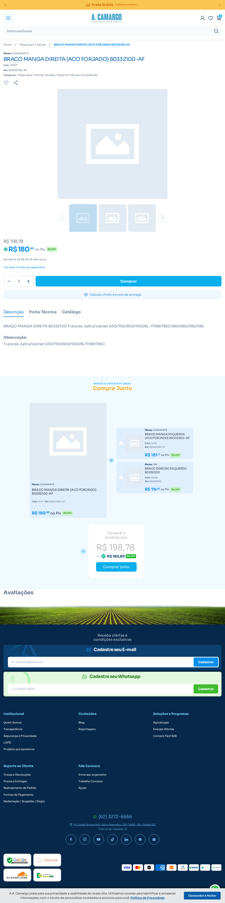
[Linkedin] (126, 839)
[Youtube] (98, 839)
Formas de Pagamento (18, 794)
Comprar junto (116, 567)
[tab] (14, 312)
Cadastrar (206, 662)
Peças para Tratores (33, 44)
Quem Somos (13, 722)
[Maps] (154, 839)
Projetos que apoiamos (19, 749)
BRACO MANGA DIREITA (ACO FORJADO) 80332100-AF (92, 44)
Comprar (128, 281)
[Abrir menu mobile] (8, 18)
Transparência (13, 729)
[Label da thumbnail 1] (112, 218)
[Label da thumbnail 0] (83, 218)
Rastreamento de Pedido (20, 787)
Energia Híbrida (163, 729)
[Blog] (140, 839)
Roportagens (87, 729)
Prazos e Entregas (15, 781)
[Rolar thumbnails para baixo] (162, 218)
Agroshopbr (161, 722)
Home (8, 44)
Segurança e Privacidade (20, 736)
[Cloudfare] (17, 875)
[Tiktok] (112, 839)
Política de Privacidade (148, 898)
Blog (81, 722)
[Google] (17, 860)
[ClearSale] (47, 860)
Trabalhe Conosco (90, 781)
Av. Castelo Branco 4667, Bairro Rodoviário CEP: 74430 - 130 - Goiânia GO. (115, 824)
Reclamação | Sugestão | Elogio (24, 801)
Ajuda (82, 787)
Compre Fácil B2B (165, 736)
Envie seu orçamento (92, 774)
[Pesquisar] (216, 31)
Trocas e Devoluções (17, 774)
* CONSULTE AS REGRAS (126, 5)
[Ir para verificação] (202, 18)
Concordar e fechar (202, 895)
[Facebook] (71, 839)
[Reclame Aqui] (47, 875)
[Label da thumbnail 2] (142, 218)
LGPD (7, 742)
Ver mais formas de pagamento (24, 267)
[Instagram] (85, 839)
